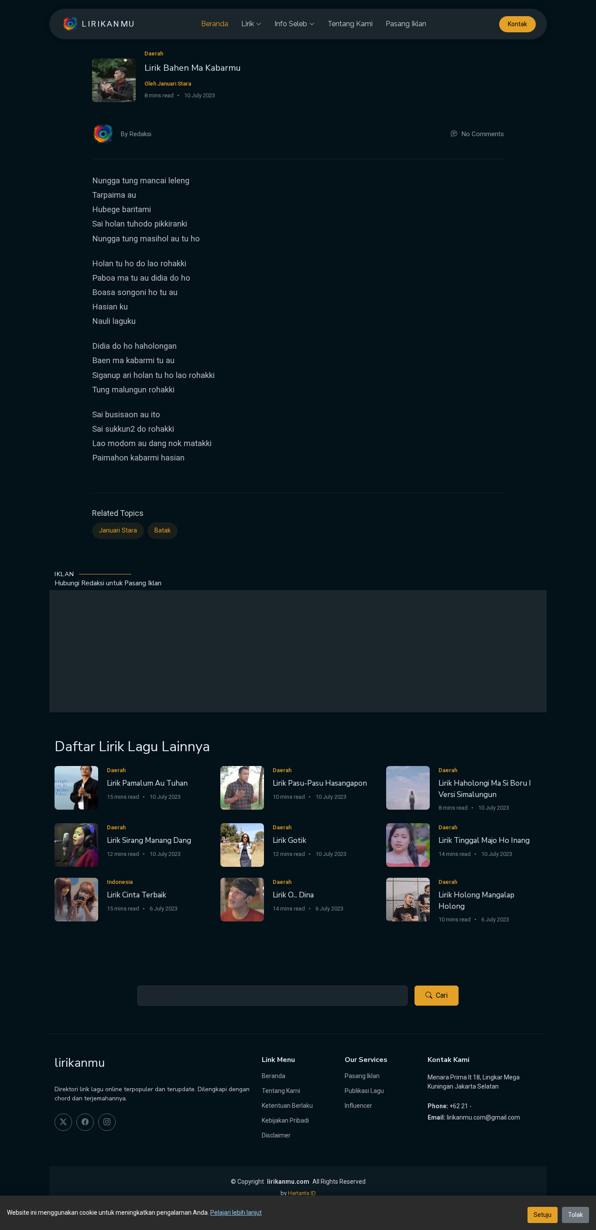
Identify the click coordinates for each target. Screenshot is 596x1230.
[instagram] (107, 1122)
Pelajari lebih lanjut (236, 1212)
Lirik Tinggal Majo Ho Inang (484, 840)
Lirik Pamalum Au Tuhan (147, 783)
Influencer (358, 1106)
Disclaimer (276, 1135)
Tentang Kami (350, 24)
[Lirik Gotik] (242, 844)
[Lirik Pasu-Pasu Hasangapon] (242, 787)
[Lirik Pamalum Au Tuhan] (76, 787)
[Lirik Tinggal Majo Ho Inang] (408, 844)
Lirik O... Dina (293, 895)
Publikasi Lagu (364, 1091)
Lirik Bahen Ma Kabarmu (192, 68)
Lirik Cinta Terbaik (136, 895)
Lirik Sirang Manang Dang (149, 840)
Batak (162, 530)
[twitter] (63, 1122)
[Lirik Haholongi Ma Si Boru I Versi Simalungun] (408, 787)
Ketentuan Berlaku (287, 1106)
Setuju (542, 1214)
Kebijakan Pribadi (285, 1120)
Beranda (214, 24)
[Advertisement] (298, 651)
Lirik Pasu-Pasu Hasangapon (320, 783)
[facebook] (85, 1122)
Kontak (517, 24)
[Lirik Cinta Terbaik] (76, 899)
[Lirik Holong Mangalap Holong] (408, 899)
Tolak (575, 1214)
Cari (442, 995)
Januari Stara (118, 530)
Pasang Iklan (406, 24)
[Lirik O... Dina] (242, 899)
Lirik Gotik (289, 840)
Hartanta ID (302, 1193)
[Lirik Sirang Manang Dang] (76, 844)
